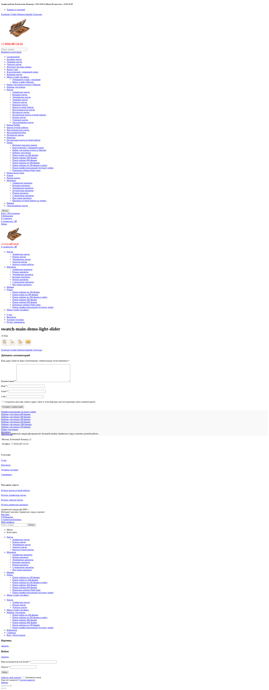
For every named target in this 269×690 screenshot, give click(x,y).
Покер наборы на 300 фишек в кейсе (29, 165)
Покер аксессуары (15, 173)
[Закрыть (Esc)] (2, 685)
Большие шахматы (21, 185)
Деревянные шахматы (22, 188)
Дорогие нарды (14, 64)
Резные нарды (19, 117)
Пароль (5, 667)
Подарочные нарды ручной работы (29, 115)
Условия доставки (15, 319)
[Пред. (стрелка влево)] (2, 688)
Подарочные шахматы (23, 190)
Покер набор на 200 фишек (25, 155)
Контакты (11, 317)
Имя (4, 386)
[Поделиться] (5, 685)
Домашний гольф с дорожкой (26, 79)
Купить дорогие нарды (12, 500)
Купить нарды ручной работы (15, 490)
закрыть (5, 646)
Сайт (3, 396)
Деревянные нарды (21, 97)
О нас (9, 314)
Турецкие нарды (20, 120)
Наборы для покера (16, 87)
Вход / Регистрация (16, 635)
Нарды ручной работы (23, 107)
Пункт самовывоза (16, 322)
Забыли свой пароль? (11, 677)
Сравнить (11, 632)
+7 (2, 244)
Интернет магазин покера (19, 67)
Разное (10, 175)
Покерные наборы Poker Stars (26, 170)
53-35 (19, 43)
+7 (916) (6, 43)
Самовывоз (6, 474)
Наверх (4, 682)
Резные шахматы (20, 193)
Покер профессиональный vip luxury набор (32, 168)
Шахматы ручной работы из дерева (29, 200)
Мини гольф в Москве (23, 82)
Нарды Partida (13, 125)
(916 (6, 244)
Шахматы (11, 180)
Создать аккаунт (27, 680)
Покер (10, 142)
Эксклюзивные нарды (22, 122)
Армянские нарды (21, 92)
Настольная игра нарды (23, 110)
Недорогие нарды (20, 112)
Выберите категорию (11, 52)
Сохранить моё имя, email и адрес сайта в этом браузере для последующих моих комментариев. (50, 402)
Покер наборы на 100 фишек (26, 163)
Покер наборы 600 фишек (24, 160)
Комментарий (8, 381)
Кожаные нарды (14, 74)
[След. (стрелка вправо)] (5, 688)
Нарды (10, 89)
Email (4, 391)
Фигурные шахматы (22, 198)
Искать (5, 211)
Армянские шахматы (22, 183)
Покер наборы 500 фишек (24, 158)
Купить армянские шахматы (14, 504)
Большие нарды (14, 59)
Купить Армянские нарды (13, 495)
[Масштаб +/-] (11, 685)
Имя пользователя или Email (15, 662)
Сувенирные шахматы (23, 195)
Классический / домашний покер (22, 72)
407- (13, 43)
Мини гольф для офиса (18, 77)
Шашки (10, 203)
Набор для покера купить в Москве (23, 84)
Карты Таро (12, 69)
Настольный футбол (16, 132)
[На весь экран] (8, 685)
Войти (4, 672)
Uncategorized (13, 57)
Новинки (11, 137)
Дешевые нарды (14, 62)
